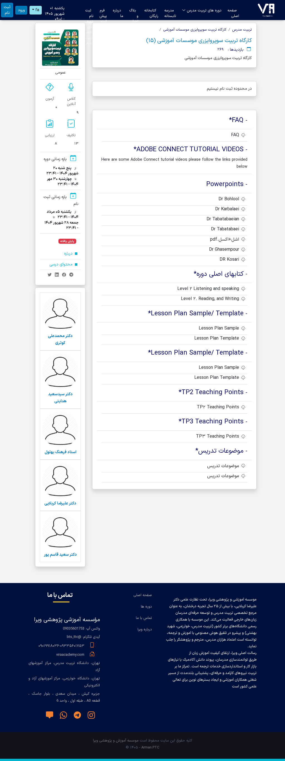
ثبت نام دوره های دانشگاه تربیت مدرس (88, 11)
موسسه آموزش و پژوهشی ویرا (116, 740)
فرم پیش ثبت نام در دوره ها (103, 11)
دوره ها (146, 606)
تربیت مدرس (242, 30)
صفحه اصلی (233, 11)
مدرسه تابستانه (170, 11)
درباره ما (118, 11)
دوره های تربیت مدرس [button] (204, 10)
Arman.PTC (150, 747)
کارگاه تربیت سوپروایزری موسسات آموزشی (194, 30)
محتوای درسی (62, 264)
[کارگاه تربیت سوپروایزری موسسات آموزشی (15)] (266, 10)
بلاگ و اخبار (133, 11)
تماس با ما (144, 618)
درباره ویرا (144, 629)
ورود (21, 10)
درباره (69, 254)
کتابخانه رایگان (151, 11)
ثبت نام (7, 10)
